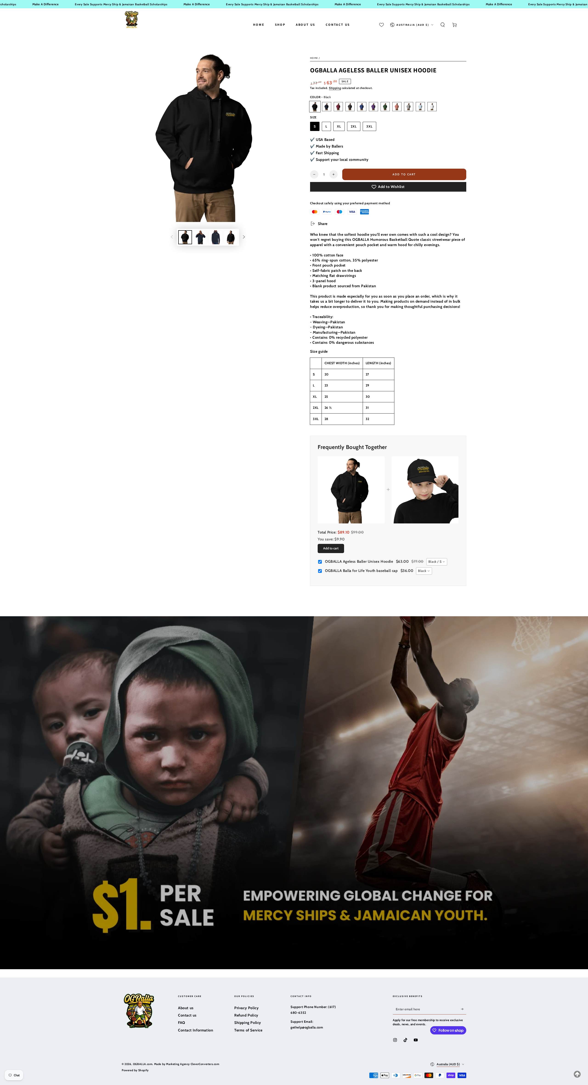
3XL (369, 126)
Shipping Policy (247, 1022)
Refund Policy (246, 1015)
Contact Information (195, 1030)
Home (314, 58)
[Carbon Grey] (408, 106)
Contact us (187, 1015)
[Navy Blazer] (326, 106)
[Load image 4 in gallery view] (215, 237)
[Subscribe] (463, 1009)
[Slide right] (244, 237)
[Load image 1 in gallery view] (185, 237)
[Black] (315, 106)
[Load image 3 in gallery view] (200, 237)
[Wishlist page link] (381, 25)
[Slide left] (172, 237)
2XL (354, 126)
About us (186, 1008)
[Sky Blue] (420, 106)
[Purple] (373, 106)
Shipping (335, 88)
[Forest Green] (385, 106)
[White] (432, 106)
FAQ (181, 1022)
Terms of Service (248, 1030)
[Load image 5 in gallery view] (230, 237)
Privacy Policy (246, 1008)
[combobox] (436, 561)
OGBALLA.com (143, 1064)
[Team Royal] (362, 106)
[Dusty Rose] (397, 106)
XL (339, 126)
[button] (443, 25)
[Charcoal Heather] (350, 106)
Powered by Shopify (135, 1070)
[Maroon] (338, 106)
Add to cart (404, 174)
